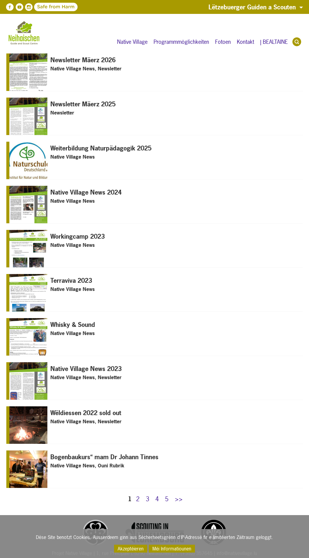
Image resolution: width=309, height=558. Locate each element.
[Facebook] (10, 7)
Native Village (132, 42)
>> (179, 499)
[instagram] (29, 7)
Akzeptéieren (131, 548)
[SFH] (38, 7)
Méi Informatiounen (171, 548)
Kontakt (245, 42)
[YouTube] (19, 7)
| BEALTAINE (274, 42)
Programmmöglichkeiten (181, 42)
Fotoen (223, 42)
